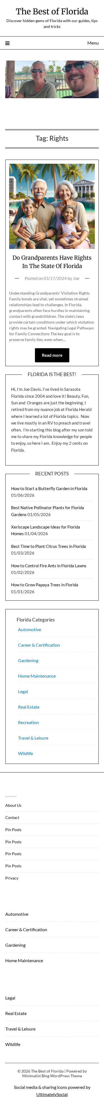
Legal (23, 691)
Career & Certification (39, 644)
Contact (12, 817)
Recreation (28, 722)
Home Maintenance (37, 675)
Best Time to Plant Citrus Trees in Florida (48, 546)
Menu (93, 42)
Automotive (29, 629)
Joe (76, 278)
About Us (13, 805)
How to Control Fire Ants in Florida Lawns (49, 565)
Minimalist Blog (35, 1075)
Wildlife (25, 753)
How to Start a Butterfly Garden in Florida (49, 488)
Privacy (11, 878)
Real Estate (28, 706)
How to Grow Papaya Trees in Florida (44, 584)
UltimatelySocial (52, 1094)
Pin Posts (13, 829)
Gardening (28, 660)
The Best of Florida (52, 11)
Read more (52, 355)
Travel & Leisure (33, 737)
